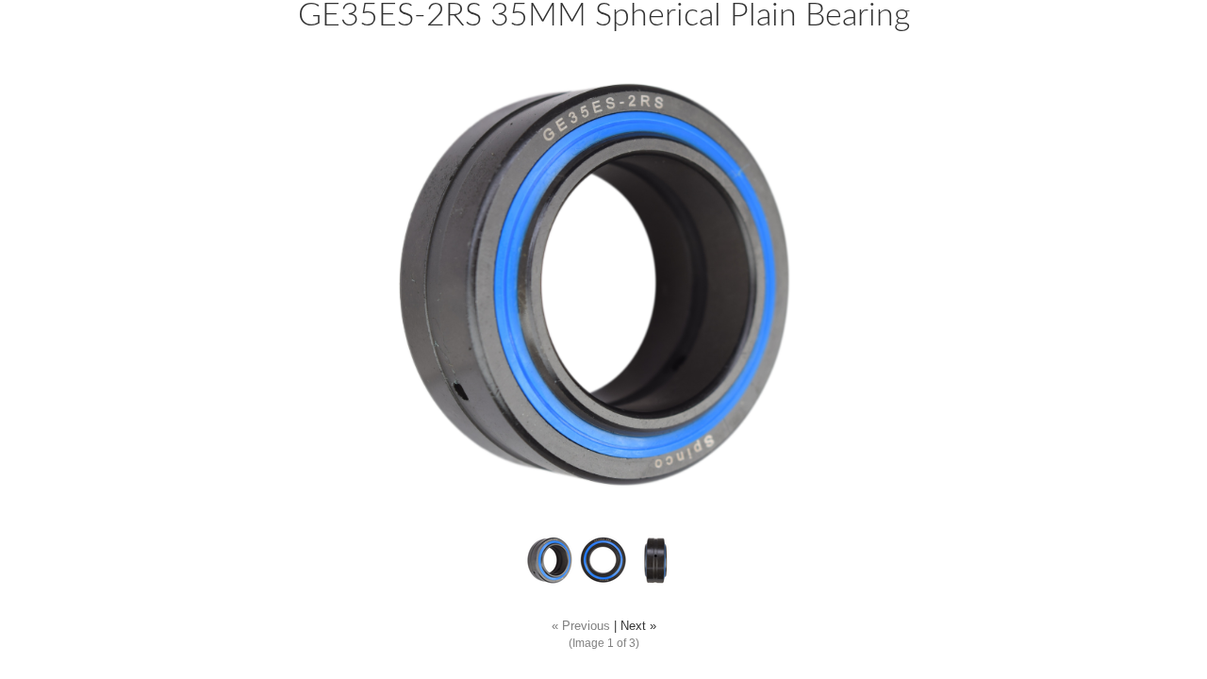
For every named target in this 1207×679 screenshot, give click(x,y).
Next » (638, 626)
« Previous (581, 626)
